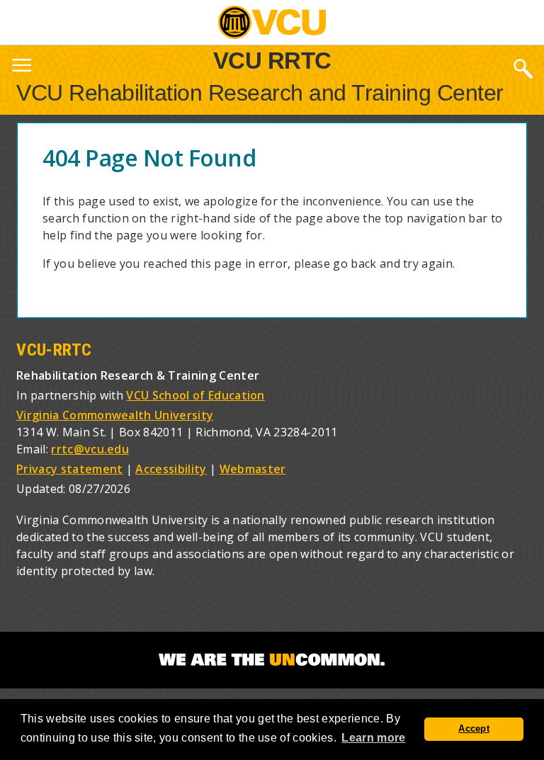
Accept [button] (473, 729)
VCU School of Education (195, 395)
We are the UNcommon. (272, 660)
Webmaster (253, 469)
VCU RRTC (272, 59)
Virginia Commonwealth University (114, 415)
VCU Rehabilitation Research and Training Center (260, 93)
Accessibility (170, 469)
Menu (21, 68)
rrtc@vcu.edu (90, 449)
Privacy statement (69, 469)
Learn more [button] (373, 738)
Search (523, 68)
